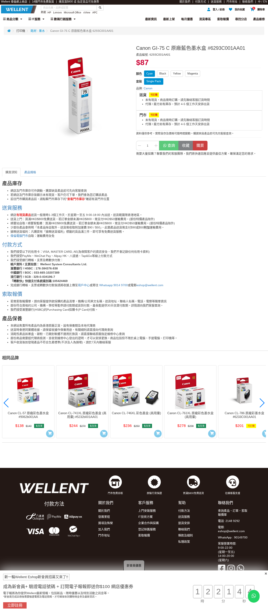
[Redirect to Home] (9, 30)
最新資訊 (151, 19)
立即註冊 (14, 605)
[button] (6, 403)
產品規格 (30, 172)
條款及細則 (185, 535)
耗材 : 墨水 (38, 30)
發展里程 (104, 516)
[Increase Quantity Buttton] (156, 145)
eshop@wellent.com (150, 285)
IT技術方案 (145, 516)
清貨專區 (205, 19)
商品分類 (12, 19)
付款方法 (184, 510)
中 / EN (262, 1)
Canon (148, 88)
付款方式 (200, 1)
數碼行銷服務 (62, 19)
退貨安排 (184, 523)
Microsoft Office (72, 12)
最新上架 (169, 19)
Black (162, 73)
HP (49, 12)
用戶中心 (84, 285)
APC (95, 12)
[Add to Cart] (50, 433)
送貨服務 (216, 1)
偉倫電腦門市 (19, 235)
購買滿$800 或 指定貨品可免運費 (79, 1)
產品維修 (259, 19)
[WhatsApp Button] (254, 596)
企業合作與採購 (148, 523)
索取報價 (223, 19)
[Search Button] (100, 7)
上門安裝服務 (147, 510)
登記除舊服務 (147, 529)
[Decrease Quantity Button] (139, 145)
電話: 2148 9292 (229, 521)
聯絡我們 (247, 1)
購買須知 (11, 172)
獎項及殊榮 (105, 523)
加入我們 (104, 529)
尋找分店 (241, 19)
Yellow (177, 73)
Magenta (192, 73)
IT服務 (35, 19)
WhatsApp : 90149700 (232, 537)
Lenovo (57, 12)
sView (86, 12)
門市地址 (232, 1)
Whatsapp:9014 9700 (113, 285)
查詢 (171, 146)
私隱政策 (184, 541)
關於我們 (184, 1)
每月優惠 (187, 19)
